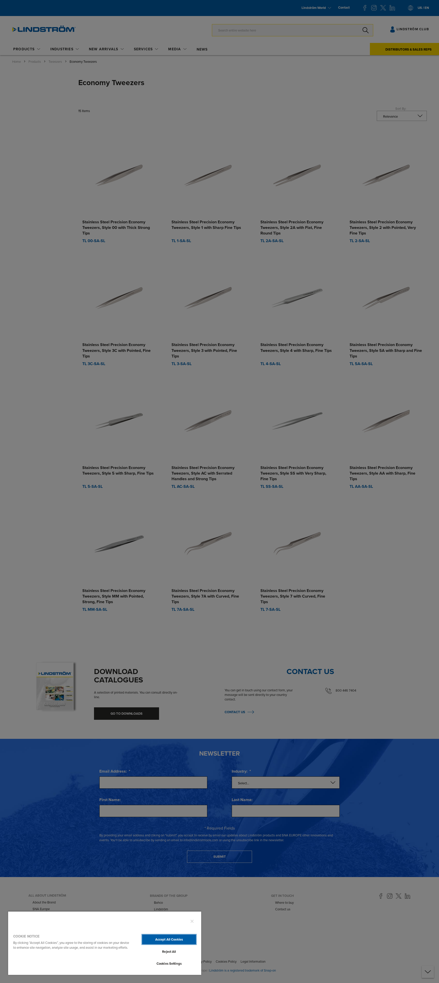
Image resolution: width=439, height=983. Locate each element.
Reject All (169, 951)
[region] (104, 943)
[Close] (192, 921)
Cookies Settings (169, 963)
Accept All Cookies (169, 939)
